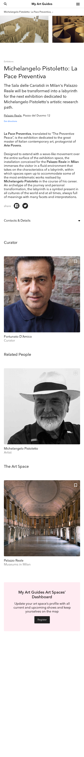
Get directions (10, 121)
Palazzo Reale (12, 115)
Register (42, 619)
